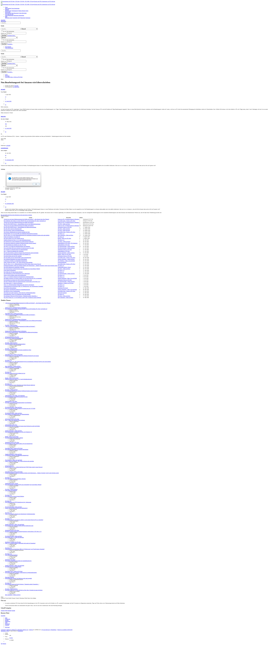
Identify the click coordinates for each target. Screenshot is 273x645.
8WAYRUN (20, 630)
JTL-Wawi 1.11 (61, 233)
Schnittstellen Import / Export (64, 267)
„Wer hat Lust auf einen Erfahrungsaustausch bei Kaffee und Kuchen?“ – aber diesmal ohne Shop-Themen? (26, 219)
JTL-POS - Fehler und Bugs (64, 224)
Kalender (9, 610)
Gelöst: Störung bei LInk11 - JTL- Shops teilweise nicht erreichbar (18, 262)
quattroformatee (4, 148)
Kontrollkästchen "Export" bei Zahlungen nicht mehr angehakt (17, 294)
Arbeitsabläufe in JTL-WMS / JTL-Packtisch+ (68, 243)
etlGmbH (16, 85)
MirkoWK (3, 116)
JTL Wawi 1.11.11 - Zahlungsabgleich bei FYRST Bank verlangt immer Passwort (22, 264)
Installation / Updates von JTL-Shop (65, 283)
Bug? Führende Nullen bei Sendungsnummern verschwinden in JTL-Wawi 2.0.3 (22, 281)
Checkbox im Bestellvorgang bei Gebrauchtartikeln (16, 249)
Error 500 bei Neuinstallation (10, 288)
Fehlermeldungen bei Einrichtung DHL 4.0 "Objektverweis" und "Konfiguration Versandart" (23, 286)
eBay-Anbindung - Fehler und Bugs (65, 235)
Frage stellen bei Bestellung (10, 270)
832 (6, 123)
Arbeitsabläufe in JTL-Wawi (64, 244)
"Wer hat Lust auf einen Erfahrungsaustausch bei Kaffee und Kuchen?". (19, 222)
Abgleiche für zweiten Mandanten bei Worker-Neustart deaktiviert (18, 241)
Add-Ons (31, 629)
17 (5, 96)
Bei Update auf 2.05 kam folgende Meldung (13, 272)
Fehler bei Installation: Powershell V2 (12, 236)
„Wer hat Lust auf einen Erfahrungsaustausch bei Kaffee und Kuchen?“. (19, 225)
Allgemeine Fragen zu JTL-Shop (65, 249)
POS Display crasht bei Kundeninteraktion (14, 230)
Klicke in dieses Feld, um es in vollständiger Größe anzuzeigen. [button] (19, 210)
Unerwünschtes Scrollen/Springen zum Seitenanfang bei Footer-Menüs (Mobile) (22, 268)
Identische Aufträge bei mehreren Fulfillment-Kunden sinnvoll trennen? (20, 243)
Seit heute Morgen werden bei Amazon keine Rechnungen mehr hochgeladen (21, 252)
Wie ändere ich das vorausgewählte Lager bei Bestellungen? (17, 257)
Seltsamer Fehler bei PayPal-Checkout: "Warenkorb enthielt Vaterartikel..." (21, 296)
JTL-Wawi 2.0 (61, 236)
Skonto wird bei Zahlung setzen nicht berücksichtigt (15, 275)
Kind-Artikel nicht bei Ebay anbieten (13, 256)
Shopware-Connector (62, 292)
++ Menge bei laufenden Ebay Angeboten (13, 251)
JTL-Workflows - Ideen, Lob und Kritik (66, 260)
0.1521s (11, 637)
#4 (5, 207)
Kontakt (13, 610)
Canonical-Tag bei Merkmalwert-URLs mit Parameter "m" (17, 254)
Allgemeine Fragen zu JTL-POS (65, 227)
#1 (5, 104)
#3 (5, 163)
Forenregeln (7, 619)
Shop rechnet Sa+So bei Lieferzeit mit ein (14, 238)
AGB (6, 622)
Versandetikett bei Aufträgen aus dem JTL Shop (15, 244)
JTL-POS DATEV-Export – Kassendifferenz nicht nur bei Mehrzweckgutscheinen (22, 224)
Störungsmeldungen (62, 262)
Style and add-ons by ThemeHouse (48, 629)
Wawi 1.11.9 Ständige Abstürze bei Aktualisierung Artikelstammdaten (19, 276)
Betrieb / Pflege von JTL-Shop (64, 238)
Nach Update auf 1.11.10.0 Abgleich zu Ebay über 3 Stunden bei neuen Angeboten (22, 297)
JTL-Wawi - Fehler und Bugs (64, 241)
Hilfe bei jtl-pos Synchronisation (12, 291)
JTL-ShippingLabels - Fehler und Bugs (66, 246)
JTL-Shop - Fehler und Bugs (64, 268)
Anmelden (3, 615)
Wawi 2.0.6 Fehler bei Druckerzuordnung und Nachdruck (17, 246)
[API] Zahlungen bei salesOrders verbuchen (14, 267)
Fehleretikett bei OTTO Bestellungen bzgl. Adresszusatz (17, 273)
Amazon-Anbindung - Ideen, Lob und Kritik (67, 278)
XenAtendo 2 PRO (5, 630)
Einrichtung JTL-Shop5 (63, 288)
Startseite (3, 610)
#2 (5, 131)
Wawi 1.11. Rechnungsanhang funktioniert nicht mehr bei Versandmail (19, 284)
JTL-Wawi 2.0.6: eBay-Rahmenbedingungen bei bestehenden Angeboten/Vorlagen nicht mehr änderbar (26, 235)
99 (5, 155)
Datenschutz (7, 621)
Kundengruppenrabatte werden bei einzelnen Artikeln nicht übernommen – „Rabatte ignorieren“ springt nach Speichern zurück (30, 265)
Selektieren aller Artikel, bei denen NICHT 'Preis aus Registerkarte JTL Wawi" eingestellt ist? (25, 220)
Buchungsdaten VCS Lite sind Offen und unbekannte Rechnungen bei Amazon (20, 233)
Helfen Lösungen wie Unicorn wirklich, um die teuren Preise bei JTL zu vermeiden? (23, 278)
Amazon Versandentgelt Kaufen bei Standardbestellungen (17, 289)
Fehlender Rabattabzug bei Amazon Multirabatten (15, 259)
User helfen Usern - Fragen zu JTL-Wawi (66, 220)
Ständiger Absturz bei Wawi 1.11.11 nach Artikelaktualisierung (17, 240)
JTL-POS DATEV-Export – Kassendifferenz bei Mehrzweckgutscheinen (20, 227)
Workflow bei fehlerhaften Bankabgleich (15, 260)
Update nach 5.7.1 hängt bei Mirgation (13, 283)
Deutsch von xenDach (64, 629)
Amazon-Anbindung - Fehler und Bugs (66, 252)
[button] (2, 3)
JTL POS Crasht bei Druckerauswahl (13, 228)
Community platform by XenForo (14, 629)
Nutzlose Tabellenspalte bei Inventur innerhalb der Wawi (17, 232)
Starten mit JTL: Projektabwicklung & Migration (68, 219)
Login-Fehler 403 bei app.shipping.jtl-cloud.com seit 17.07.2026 (19, 248)
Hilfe (6, 610)
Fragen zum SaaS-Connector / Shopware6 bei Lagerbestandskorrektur (19, 292)
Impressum (7, 623)
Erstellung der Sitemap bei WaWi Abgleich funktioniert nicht (18, 280)
